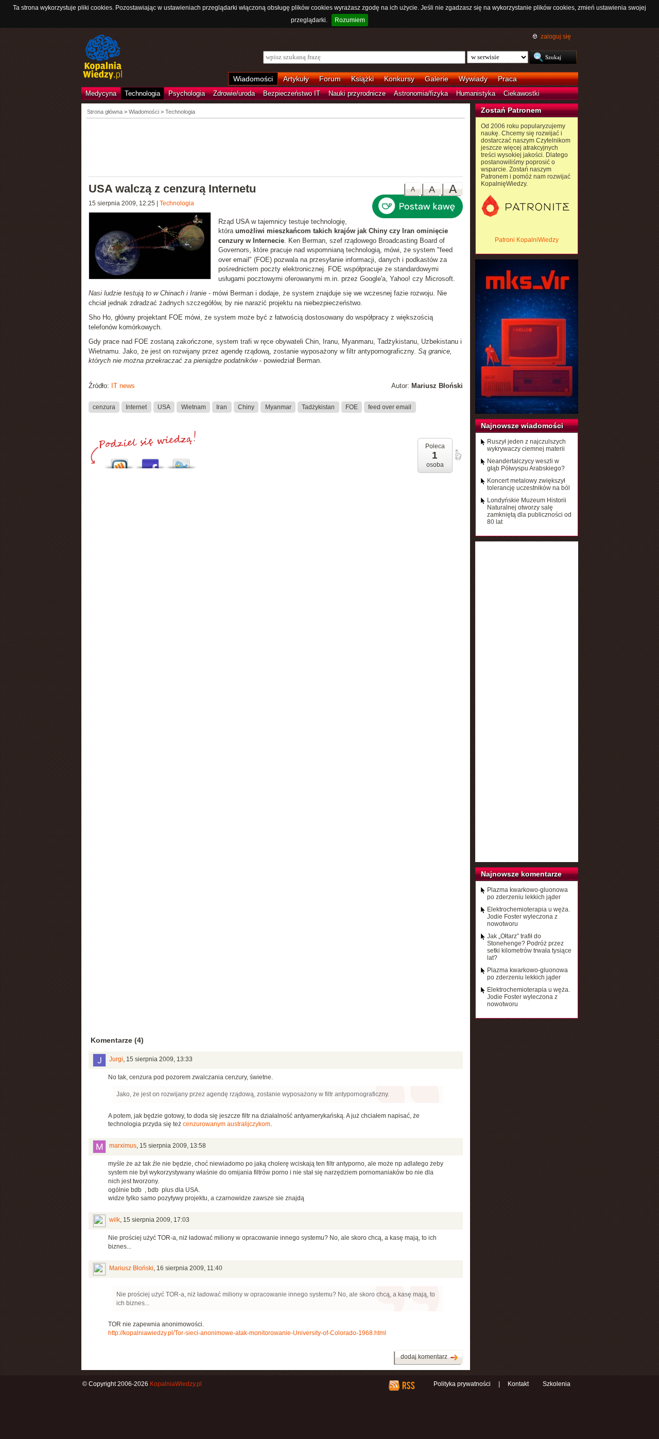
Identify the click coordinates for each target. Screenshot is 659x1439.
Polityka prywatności (462, 1384)
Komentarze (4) (117, 1040)
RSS (408, 1385)
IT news (123, 386)
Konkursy (399, 79)
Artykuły (296, 79)
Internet (136, 406)
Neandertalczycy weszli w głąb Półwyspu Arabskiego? (526, 465)
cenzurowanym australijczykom (226, 1124)
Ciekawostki (522, 93)
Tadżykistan (318, 406)
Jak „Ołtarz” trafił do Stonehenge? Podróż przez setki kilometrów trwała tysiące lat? (529, 947)
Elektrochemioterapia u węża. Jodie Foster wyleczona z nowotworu (528, 916)
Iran (221, 406)
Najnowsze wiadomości (522, 426)
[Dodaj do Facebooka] (150, 460)
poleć (457, 455)
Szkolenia (556, 1384)
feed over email (389, 406)
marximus (122, 1145)
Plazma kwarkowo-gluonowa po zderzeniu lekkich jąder (527, 893)
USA (164, 406)
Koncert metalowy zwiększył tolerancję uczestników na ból (528, 484)
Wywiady (473, 79)
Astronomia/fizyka (421, 93)
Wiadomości (253, 79)
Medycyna (100, 93)
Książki (362, 79)
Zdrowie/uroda (234, 93)
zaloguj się (556, 36)
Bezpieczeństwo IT (291, 93)
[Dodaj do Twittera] (181, 460)
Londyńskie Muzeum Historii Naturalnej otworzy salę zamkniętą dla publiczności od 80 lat (529, 511)
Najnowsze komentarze (521, 874)
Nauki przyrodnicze (357, 93)
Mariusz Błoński (131, 1268)
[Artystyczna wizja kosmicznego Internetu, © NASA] (153, 247)
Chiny (246, 406)
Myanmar (278, 406)
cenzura (104, 406)
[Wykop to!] (119, 460)
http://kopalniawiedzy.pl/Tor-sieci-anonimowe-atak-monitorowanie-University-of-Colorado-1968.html (247, 1333)
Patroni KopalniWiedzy (527, 239)
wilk (114, 1219)
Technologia (142, 93)
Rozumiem (350, 20)
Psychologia (186, 93)
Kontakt (518, 1384)
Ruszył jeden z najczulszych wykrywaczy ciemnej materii (526, 445)
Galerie (436, 79)
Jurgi (116, 1059)
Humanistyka (475, 93)
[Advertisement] (276, 147)
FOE (351, 406)
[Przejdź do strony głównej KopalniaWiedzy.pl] (102, 57)
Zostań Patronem (511, 110)
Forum (330, 79)
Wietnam (193, 406)
